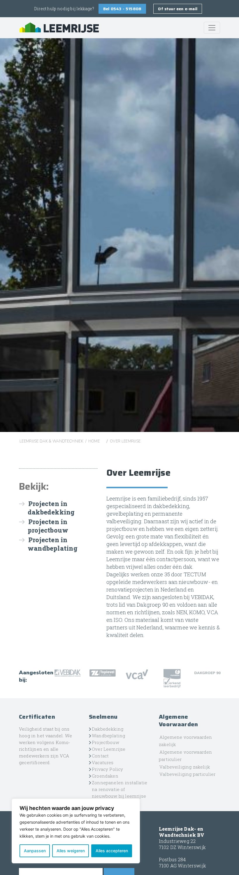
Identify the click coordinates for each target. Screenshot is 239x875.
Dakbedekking (107, 729)
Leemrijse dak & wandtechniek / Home (60, 441)
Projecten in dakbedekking (51, 507)
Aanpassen (35, 850)
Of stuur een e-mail (177, 9)
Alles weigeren (71, 850)
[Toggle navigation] (212, 28)
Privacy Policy (107, 769)
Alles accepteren (112, 850)
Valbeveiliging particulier (187, 774)
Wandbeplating (108, 735)
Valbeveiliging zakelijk (184, 767)
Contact (100, 756)
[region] (76, 831)
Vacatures (103, 762)
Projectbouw (105, 742)
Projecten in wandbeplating (53, 544)
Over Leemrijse (108, 749)
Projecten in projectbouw (48, 525)
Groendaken (105, 776)
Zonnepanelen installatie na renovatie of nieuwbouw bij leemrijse (119, 789)
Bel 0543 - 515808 (122, 9)
